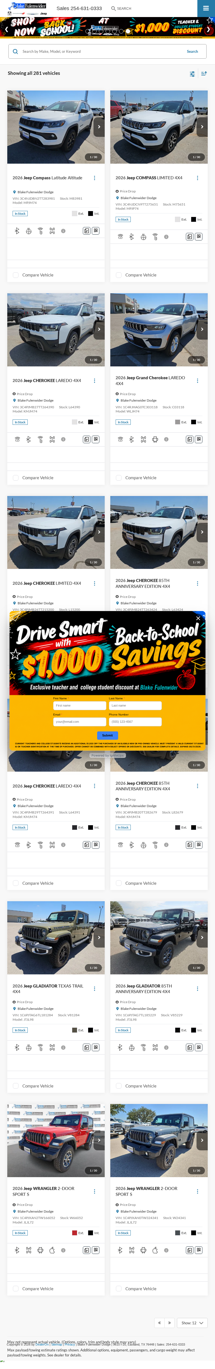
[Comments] (86, 231)
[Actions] (94, 178)
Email (57, 714)
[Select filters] (192, 73)
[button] (99, 127)
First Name (61, 698)
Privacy (70, 1344)
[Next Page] (169, 1323)
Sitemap (56, 1344)
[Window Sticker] (95, 231)
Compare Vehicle (37, 274)
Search (192, 51)
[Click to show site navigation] (206, 8)
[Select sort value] (202, 73)
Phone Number (118, 714)
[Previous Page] (159, 1323)
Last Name (117, 698)
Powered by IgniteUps (108, 755)
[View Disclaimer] (64, 231)
